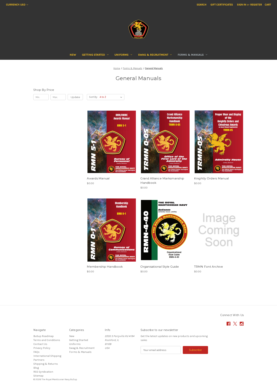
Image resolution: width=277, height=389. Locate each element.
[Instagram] (242, 324)
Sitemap (38, 375)
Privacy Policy (41, 348)
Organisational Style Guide (159, 266)
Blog (36, 367)
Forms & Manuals (191, 54)
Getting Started (93, 54)
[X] (235, 324)
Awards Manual (98, 178)
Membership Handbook (105, 266)
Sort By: (93, 97)
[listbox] (111, 97)
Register (256, 4)
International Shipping (47, 356)
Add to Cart (112, 148)
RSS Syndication (43, 371)
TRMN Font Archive (208, 266)
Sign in (241, 4)
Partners (38, 359)
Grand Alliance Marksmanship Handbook (162, 181)
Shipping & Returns (45, 363)
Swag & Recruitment (153, 54)
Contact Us (40, 344)
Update (75, 97)
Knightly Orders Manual (211, 178)
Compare (110, 141)
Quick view (111, 135)
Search (201, 4)
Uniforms (122, 54)
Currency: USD (16, 4)
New (73, 54)
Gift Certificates (221, 4)
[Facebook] (228, 324)
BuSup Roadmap (43, 336)
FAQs (36, 352)
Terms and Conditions (46, 340)
